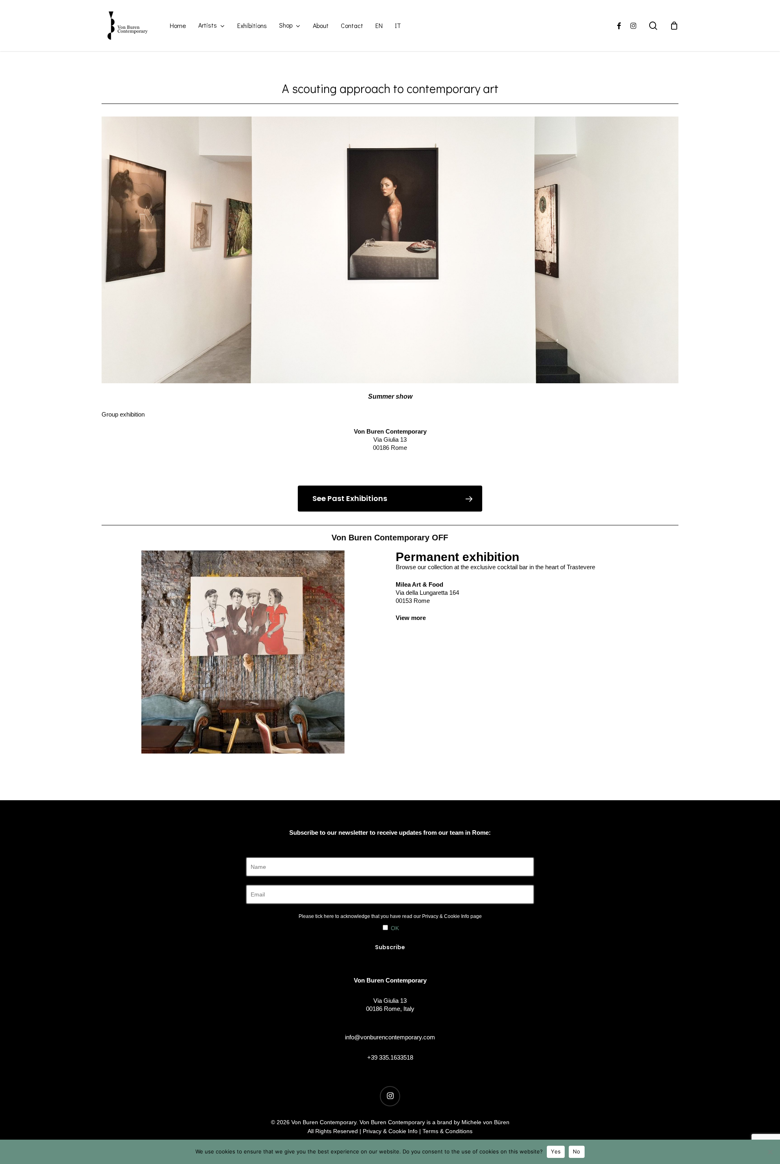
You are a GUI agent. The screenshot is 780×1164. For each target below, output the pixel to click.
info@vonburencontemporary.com (390, 1037)
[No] (770, 1152)
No (577, 1151)
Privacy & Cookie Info (445, 916)
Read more (390, 465)
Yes (556, 1151)
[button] (390, 499)
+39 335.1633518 (390, 1057)
